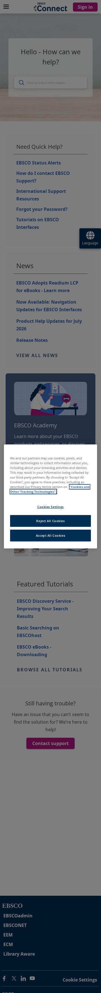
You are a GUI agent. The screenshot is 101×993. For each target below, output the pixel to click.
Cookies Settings (50, 506)
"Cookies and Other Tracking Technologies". (50, 489)
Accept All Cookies (50, 535)
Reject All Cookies (50, 521)
